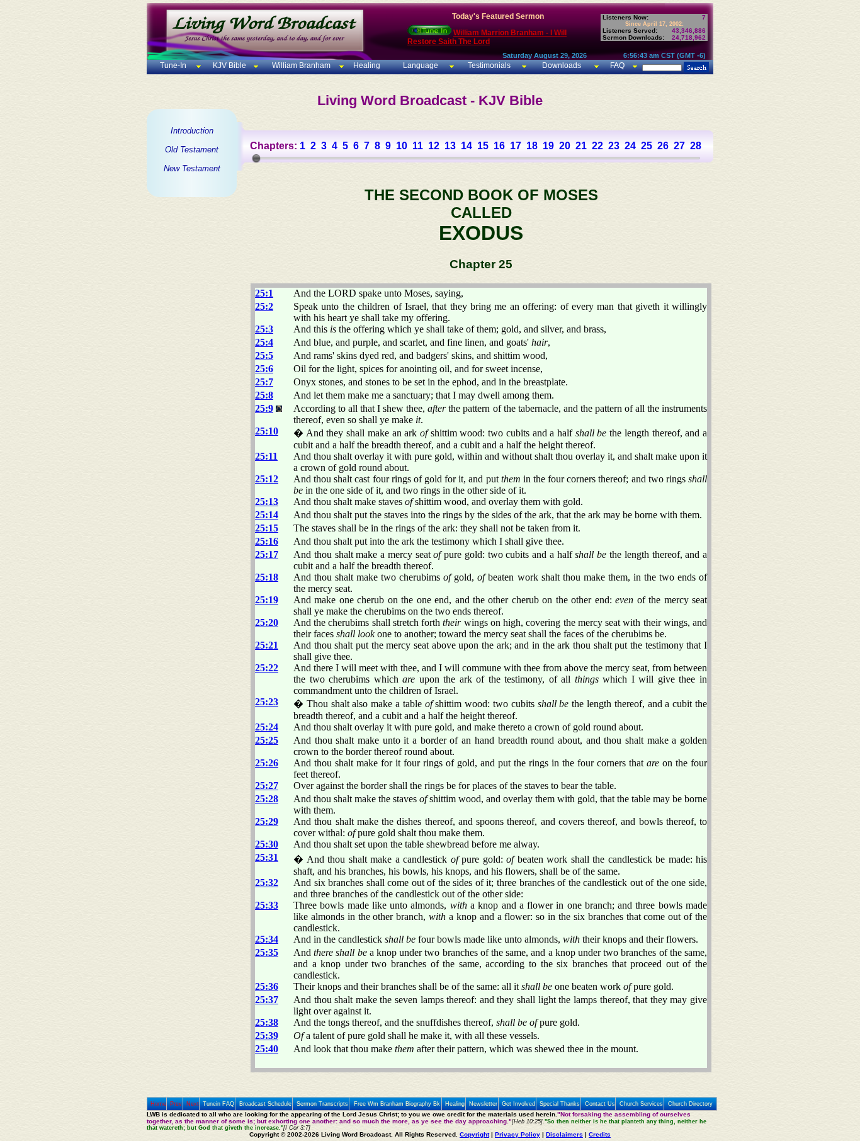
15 (483, 145)
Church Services (641, 1104)
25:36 (266, 986)
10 (401, 145)
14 (466, 145)
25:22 (266, 667)
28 (695, 145)
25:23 (266, 701)
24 (630, 145)
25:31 (266, 857)
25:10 (266, 431)
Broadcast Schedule (265, 1104)
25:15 (266, 528)
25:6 (264, 368)
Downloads (561, 65)
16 (499, 145)
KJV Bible (228, 65)
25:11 (266, 456)
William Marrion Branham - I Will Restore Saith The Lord (487, 37)
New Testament (192, 168)
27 (679, 145)
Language (419, 65)
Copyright (474, 1134)
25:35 (266, 952)
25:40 (266, 1048)
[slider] (256, 158)
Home (158, 1104)
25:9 (264, 408)
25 (646, 145)
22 (597, 145)
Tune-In (173, 65)
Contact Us (600, 1104)
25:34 (266, 939)
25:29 (266, 821)
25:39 (266, 1035)
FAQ (617, 65)
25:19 (266, 599)
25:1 (264, 293)
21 (581, 145)
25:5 (264, 355)
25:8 (264, 395)
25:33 (266, 905)
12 (433, 145)
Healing (365, 65)
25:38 (266, 1022)
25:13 (266, 501)
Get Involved (518, 1104)
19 (548, 145)
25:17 (266, 554)
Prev (176, 1104)
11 (417, 145)
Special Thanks (560, 1104)
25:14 (266, 514)
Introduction (192, 130)
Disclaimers (564, 1134)
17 (515, 145)
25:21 (266, 645)
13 (450, 145)
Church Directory (690, 1104)
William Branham (300, 65)
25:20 (266, 622)
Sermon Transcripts (322, 1104)
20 (564, 145)
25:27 (266, 785)
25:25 (266, 740)
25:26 (266, 763)
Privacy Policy (517, 1134)
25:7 (264, 382)
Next (192, 1104)
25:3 (264, 329)
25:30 (266, 844)
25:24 (266, 727)
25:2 (264, 306)
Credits (600, 1134)
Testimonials (489, 65)
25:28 (266, 798)
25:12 (266, 479)
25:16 (266, 541)
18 (532, 145)
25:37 (266, 999)
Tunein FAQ (218, 1104)
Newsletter (483, 1104)
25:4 (264, 342)
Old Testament (191, 149)
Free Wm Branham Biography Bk (397, 1104)
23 (614, 145)
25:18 (266, 577)
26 (663, 145)
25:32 (266, 882)
